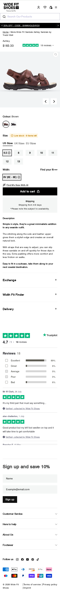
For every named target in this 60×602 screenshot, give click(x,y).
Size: (20, 139)
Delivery (8, 309)
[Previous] (46, 101)
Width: (28, 169)
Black (13, 124)
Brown (6, 124)
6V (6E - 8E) (10, 177)
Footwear (8, 545)
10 (41, 152)
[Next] (54, 101)
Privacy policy (50, 584)
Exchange (9, 280)
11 (53, 152)
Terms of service (32, 584)
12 (7, 161)
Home (5, 32)
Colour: (11, 116)
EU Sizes (31, 143)
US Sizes (8, 143)
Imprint (27, 587)
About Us (8, 534)
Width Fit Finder (13, 294)
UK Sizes (19, 143)
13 (18, 161)
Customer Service (13, 513)
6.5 (5, 152)
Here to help (9, 524)
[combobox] (30, 16)
